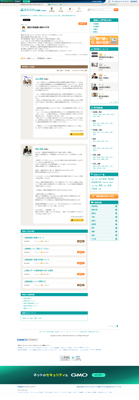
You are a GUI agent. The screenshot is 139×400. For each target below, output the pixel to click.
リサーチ (75, 392)
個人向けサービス (102, 392)
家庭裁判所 (96, 182)
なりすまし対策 (84, 349)
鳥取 (94, 157)
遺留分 (104, 213)
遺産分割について (29, 301)
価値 (100, 189)
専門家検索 (52, 11)
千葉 (111, 123)
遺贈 (104, 231)
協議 (24, 318)
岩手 (104, 114)
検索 (116, 9)
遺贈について (28, 308)
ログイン (104, 4)
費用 (101, 185)
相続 (31, 318)
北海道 (95, 114)
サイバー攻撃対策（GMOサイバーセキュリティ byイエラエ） (43, 349)
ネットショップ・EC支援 (36, 392)
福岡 (94, 166)
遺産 (92, 179)
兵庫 (106, 148)
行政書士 (96, 24)
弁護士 (95, 29)
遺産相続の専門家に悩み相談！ (104, 40)
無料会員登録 (112, 4)
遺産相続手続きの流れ (105, 196)
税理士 (95, 32)
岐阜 (94, 141)
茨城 (94, 123)
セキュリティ (57, 392)
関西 (94, 146)
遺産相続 (104, 206)
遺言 (104, 228)
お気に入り (79, 11)
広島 (106, 157)
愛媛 (102, 159)
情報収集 (81, 392)
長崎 (102, 166)
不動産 (94, 189)
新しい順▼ (60, 70)
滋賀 (94, 148)
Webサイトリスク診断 (66, 347)
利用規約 (57, 331)
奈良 (111, 148)
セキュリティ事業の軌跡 (95, 349)
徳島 (94, 159)
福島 (98, 116)
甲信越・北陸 (97, 130)
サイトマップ (65, 4)
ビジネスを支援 (48, 392)
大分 (111, 166)
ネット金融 (87, 392)
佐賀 (98, 166)
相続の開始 (27, 298)
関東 (94, 121)
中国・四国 (96, 155)
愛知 (102, 141)
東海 (94, 139)
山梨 (111, 132)
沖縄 (104, 168)
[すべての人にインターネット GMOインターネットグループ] (125, 1)
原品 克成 (25, 155)
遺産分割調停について (31, 306)
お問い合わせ (53, 4)
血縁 (104, 235)
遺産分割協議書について (31, 303)
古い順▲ (67, 70)
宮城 (108, 114)
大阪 (102, 148)
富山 (98, 132)
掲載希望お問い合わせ (93, 331)
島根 (98, 157)
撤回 (35, 318)
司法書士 (96, 26)
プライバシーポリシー (65, 331)
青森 (100, 114)
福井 (106, 132)
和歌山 (95, 150)
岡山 (102, 157)
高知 (106, 159)
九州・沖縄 (96, 163)
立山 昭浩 (25, 85)
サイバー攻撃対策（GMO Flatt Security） (68, 349)
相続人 (104, 220)
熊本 (106, 166)
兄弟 (39, 318)
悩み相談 (61, 11)
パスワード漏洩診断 (54, 347)
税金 (105, 185)
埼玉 (106, 123)
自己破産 (103, 179)
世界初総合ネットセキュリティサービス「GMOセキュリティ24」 (33, 347)
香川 (98, 159)
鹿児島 (99, 168)
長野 (94, 134)
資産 (110, 185)
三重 (106, 141)
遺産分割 (105, 182)
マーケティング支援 (66, 392)
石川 (102, 132)
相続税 (111, 179)
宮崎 (94, 168)
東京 (94, 125)
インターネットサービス (23, 392)
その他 (104, 239)
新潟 (94, 132)
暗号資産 (94, 392)
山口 (111, 157)
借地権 (111, 182)
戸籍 (92, 185)
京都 (98, 148)
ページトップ (112, 326)
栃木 (98, 123)
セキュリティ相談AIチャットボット (82, 347)
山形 (94, 116)
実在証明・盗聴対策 (22, 349)
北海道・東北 (97, 112)
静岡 (98, 141)
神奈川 (99, 125)
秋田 (112, 114)
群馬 (102, 123)
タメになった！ (78, 134)
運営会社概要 (50, 331)
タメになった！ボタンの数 (79, 70)
